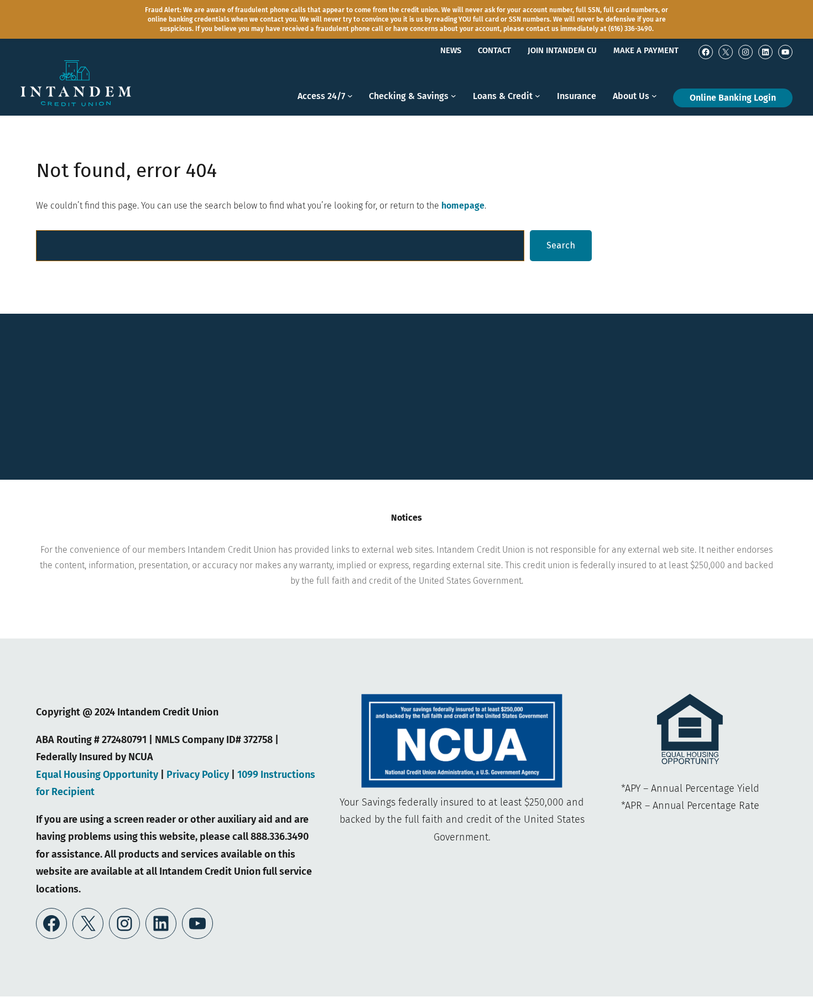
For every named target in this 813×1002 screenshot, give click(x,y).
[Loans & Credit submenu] (537, 102)
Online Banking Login (733, 97)
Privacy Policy (197, 775)
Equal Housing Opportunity (98, 775)
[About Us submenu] (654, 102)
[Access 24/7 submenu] (350, 102)
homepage (462, 205)
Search (560, 245)
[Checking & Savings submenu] (453, 102)
